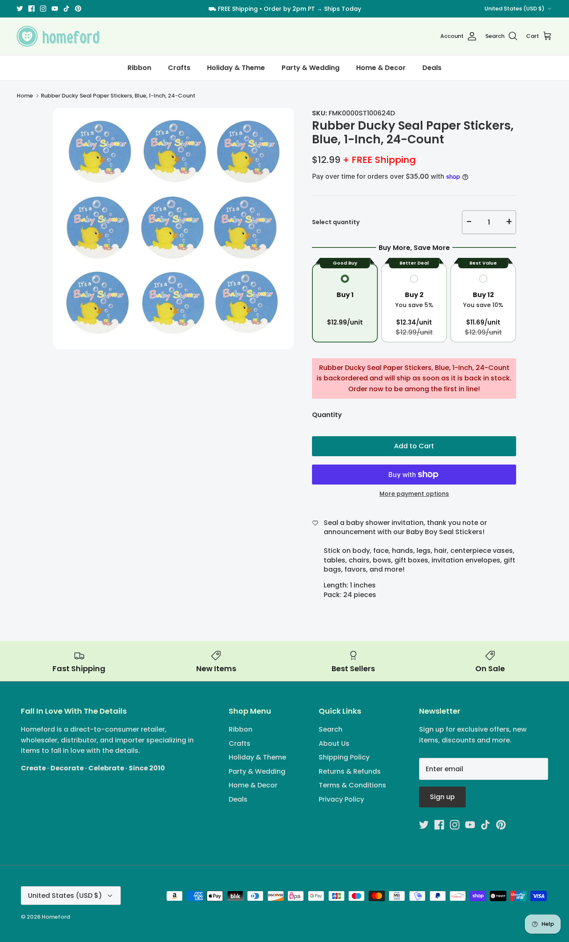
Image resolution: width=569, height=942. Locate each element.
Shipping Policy (344, 757)
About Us (334, 743)
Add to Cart (414, 446)
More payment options (414, 493)
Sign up (442, 797)
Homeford (56, 917)
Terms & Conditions (352, 785)
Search (330, 729)
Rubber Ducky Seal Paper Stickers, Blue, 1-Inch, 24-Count (118, 96)
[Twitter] (20, 8)
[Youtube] (55, 8)
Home (25, 96)
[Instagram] (43, 8)
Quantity (327, 415)
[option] (173, 228)
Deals (432, 67)
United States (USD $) (514, 8)
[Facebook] (31, 8)
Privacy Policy (341, 799)
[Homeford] (58, 36)
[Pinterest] (78, 8)
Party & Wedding (310, 67)
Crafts (179, 67)
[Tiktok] (66, 8)
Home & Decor (381, 67)
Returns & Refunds (350, 771)
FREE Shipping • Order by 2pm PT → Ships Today (289, 9)
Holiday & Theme (236, 67)
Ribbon (139, 67)
